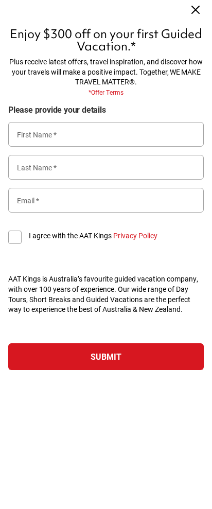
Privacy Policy (135, 235)
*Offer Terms (106, 92)
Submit (106, 356)
